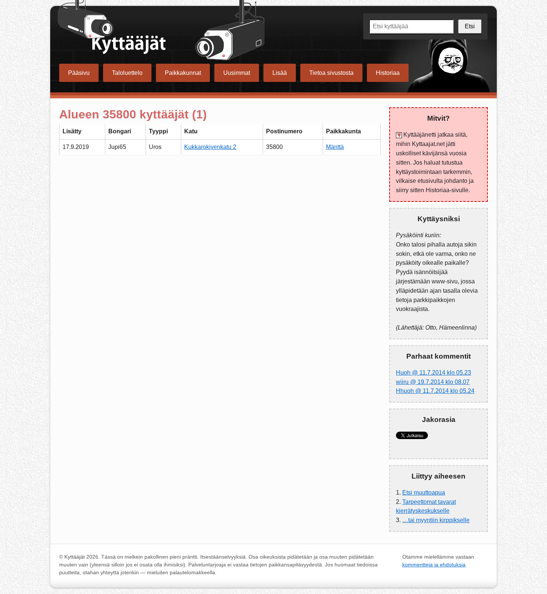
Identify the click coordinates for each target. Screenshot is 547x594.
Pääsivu (79, 73)
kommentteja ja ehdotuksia (434, 565)
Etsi (470, 26)
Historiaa (388, 73)
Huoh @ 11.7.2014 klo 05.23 (433, 372)
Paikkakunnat (183, 73)
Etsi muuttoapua (423, 492)
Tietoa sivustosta (331, 73)
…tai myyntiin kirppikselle (436, 520)
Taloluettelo (127, 73)
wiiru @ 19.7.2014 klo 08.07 (433, 382)
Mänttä (335, 147)
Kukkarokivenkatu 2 (210, 147)
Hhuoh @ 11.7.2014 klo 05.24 (435, 391)
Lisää (279, 73)
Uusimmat (236, 73)
